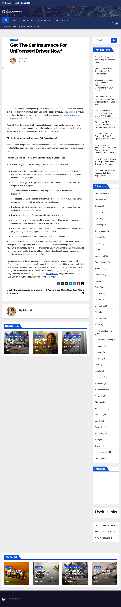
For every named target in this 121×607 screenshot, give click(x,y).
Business (14, 40)
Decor (97, 244)
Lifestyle (98, 377)
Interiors (98, 352)
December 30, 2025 (46, 578)
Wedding (99, 458)
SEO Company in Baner (105, 525)
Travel (97, 446)
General (98, 306)
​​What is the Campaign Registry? (72, 342)
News (97, 396)
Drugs (97, 250)
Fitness (98, 281)
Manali (24, 59)
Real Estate (100, 408)
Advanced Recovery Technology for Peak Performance (104, 71)
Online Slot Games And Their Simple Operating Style (105, 59)
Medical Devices (102, 390)
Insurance (99, 346)
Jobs (97, 365)
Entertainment (101, 262)
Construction (100, 231)
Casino (98, 212)
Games (98, 300)
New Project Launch (103, 538)
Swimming (99, 427)
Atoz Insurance (52, 274)
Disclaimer (62, 20)
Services (99, 415)
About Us (28, 20)
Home (15, 20)
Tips (97, 440)
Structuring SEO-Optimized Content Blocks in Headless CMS (105, 124)
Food (97, 287)
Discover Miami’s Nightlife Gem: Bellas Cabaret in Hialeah (104, 113)
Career (98, 206)
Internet (98, 359)
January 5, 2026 (15, 578)
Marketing (18, 336)
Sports (98, 421)
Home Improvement (103, 340)
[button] (113, 23)
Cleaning (99, 225)
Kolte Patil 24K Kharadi (105, 532)
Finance (98, 275)
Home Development (103, 331)
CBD (97, 219)
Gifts (97, 312)
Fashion (98, 268)
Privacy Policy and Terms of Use (21, 26)
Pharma (98, 402)
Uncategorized (101, 452)
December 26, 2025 (104, 578)
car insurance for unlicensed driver (69, 115)
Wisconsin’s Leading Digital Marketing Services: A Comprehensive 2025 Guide (104, 85)
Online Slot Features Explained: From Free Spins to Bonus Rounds (105, 136)
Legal (97, 371)
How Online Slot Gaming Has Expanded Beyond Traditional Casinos (105, 161)
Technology (100, 433)
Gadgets (98, 293)
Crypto (98, 237)
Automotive (100, 194)
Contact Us (44, 20)
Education (99, 256)
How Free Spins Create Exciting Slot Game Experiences (105, 173)
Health (98, 318)
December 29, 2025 (75, 578)
